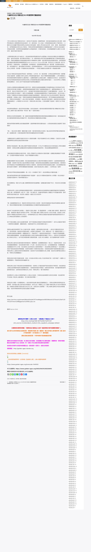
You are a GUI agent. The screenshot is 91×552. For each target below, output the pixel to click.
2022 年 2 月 (72, 283)
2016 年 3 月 (71, 415)
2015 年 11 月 (72, 423)
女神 (70, 147)
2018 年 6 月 (71, 365)
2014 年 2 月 (71, 462)
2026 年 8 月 (72, 182)
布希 (73, 150)
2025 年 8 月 (72, 204)
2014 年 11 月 (72, 445)
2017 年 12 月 (72, 376)
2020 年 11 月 (72, 311)
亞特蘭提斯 (79, 141)
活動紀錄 (71, 90)
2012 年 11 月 (72, 490)
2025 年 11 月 (72, 198)
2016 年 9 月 (71, 404)
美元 (74, 161)
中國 (72, 141)
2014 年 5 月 (71, 457)
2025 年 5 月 (71, 210)
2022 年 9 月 (72, 269)
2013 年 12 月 (72, 466)
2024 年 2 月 (72, 238)
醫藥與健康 (72, 99)
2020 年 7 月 (72, 318)
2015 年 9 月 (71, 427)
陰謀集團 (75, 168)
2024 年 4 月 (72, 234)
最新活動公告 (71, 59)
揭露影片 (71, 69)
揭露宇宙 (71, 112)
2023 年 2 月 (72, 260)
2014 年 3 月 (71, 460)
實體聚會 (70, 4)
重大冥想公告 (72, 64)
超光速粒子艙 (72, 118)
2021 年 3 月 (71, 303)
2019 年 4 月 (71, 346)
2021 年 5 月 (71, 299)
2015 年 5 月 (71, 434)
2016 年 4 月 (71, 414)
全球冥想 (73, 143)
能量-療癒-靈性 (73, 101)
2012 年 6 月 (71, 500)
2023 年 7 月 (72, 251)
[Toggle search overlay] (82, 6)
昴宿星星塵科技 (73, 120)
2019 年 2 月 (71, 350)
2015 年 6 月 (71, 432)
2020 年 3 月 (72, 326)
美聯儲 (79, 161)
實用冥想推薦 (72, 62)
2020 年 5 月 (72, 322)
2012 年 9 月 (71, 494)
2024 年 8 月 (72, 226)
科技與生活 (9, 13)
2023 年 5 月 (72, 255)
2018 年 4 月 (71, 369)
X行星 (70, 141)
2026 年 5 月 (72, 187)
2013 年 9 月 (71, 472)
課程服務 (70, 53)
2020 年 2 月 (72, 327)
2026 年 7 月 (72, 183)
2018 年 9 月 (71, 359)
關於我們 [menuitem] (21, 0)
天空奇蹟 (71, 109)
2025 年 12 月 (72, 197)
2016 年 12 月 (72, 399)
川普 (71, 150)
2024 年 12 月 (72, 219)
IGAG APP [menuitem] (15, 0)
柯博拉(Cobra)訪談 (74, 47)
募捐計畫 (72, 8)
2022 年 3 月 (72, 281)
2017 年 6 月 (71, 387)
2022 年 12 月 (72, 264)
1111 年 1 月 (71, 507)
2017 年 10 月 (72, 380)
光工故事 (71, 97)
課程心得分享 (72, 54)
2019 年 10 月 (72, 335)
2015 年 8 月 (71, 428)
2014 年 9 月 (71, 449)
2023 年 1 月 (71, 262)
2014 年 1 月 (71, 464)
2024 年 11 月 (72, 221)
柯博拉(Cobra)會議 (74, 49)
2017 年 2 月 (71, 395)
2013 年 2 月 (71, 485)
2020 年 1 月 (71, 329)
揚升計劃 (71, 114)
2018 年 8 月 (71, 361)
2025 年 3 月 (72, 213)
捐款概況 (70, 51)
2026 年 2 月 (72, 193)
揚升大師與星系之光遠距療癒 (76, 122)
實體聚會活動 (71, 76)
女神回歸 (71, 110)
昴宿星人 (72, 154)
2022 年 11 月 (72, 266)
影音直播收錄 (71, 66)
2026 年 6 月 (72, 185)
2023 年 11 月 (72, 243)
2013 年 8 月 (71, 473)
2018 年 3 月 (71, 371)
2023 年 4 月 (72, 256)
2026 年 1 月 (71, 195)
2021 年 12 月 (72, 286)
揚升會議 (73, 152)
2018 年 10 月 (72, 357)
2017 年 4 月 (71, 391)
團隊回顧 (71, 71)
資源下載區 (78, 8)
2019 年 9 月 (71, 337)
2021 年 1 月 (71, 307)
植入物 (77, 154)
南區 (72, 78)
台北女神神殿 (77, 4)
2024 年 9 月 (72, 225)
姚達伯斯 (78, 147)
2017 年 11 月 (72, 378)
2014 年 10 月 (72, 447)
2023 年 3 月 (72, 258)
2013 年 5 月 (71, 479)
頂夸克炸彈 (76, 171)
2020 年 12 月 (72, 309)
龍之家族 (70, 172)
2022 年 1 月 (71, 284)
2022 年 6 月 (72, 275)
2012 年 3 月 (71, 505)
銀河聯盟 (73, 166)
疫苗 (71, 157)
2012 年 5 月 (71, 501)
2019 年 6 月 (71, 342)
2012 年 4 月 (71, 503)
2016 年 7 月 (71, 408)
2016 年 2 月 (71, 417)
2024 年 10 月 (72, 223)
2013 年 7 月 (71, 475)
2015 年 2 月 (71, 440)
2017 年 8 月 (71, 384)
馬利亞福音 (62, 382)
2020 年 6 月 (72, 320)
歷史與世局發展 (19, 13)
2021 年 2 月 (71, 305)
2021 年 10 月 (72, 290)
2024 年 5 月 (72, 232)
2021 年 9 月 (71, 292)
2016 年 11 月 (72, 400)
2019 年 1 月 (71, 352)
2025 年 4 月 (72, 212)
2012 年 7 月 (71, 498)
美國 (76, 161)
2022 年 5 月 (72, 277)
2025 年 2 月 (72, 215)
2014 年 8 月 (71, 451)
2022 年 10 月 (72, 268)
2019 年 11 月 (72, 333)
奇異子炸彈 (74, 145)
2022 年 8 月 (72, 271)
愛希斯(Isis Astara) (74, 45)
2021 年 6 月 (71, 298)
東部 (72, 83)
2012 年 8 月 (71, 496)
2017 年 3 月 (71, 393)
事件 (74, 141)
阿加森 (78, 166)
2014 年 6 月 (71, 455)
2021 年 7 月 (71, 296)
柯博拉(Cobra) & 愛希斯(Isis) (31, 4)
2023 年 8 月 (72, 249)
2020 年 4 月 (72, 324)
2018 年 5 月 (71, 367)
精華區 (46, 4)
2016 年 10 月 (72, 402)
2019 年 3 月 (71, 348)
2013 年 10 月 (72, 470)
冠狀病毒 (77, 143)
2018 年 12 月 (72, 354)
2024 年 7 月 (72, 228)
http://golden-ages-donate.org (23, 348)
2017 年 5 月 (71, 389)
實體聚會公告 (72, 86)
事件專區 (22, 4)
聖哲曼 (72, 163)
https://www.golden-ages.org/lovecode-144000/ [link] (23, 364)
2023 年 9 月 (72, 247)
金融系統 (75, 163)
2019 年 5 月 (71, 344)
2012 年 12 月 (72, 488)
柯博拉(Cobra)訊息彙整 (75, 41)
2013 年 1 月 (71, 486)
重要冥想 (51, 4)
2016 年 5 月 (71, 412)
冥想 (80, 143)
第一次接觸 (77, 159)
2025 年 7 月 (71, 206)
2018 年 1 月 (71, 374)
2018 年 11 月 (72, 356)
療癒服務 (70, 117)
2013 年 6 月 (71, 477)
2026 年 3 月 (72, 191)
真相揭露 (75, 157)
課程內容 (71, 56)
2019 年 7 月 (71, 341)
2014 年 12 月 (72, 443)
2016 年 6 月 (71, 410)
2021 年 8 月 (71, 294)
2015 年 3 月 (71, 438)
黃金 (81, 171)
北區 (72, 80)
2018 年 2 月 (71, 372)
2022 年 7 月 (72, 273)
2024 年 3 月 (72, 236)
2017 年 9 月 (71, 382)
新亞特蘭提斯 (78, 152)
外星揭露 (71, 107)
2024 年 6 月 (72, 230)
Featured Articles (74, 127)
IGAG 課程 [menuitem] (9, 0)
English (70, 125)
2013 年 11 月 (72, 468)
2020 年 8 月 (72, 316)
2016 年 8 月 (71, 406)
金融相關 (71, 105)
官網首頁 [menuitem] (2, 0)
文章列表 (41, 4)
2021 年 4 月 (71, 301)
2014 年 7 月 (71, 453)
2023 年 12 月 (72, 241)
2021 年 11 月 (72, 288)
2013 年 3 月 (71, 483)
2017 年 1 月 (71, 397)
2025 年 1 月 (71, 217)
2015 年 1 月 (71, 442)
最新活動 (17, 4)
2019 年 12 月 (72, 331)
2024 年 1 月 (71, 240)
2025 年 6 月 (72, 208)
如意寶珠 (73, 147)
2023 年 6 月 (72, 253)
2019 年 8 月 (71, 339)
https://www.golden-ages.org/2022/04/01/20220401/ (34, 368)
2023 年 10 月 (72, 245)
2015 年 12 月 (72, 421)
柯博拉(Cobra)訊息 (74, 43)
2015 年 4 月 (71, 436)
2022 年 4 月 (72, 279)
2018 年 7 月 (71, 363)
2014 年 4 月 (71, 458)
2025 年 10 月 (72, 200)
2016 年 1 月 (71, 419)
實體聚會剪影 (72, 77)
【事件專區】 (71, 74)
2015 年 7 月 (71, 430)
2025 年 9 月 (72, 202)
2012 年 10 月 (72, 492)
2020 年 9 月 (72, 314)
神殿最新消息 (72, 92)
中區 (72, 82)
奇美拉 (79, 145)
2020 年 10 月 (72, 313)
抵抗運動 (77, 150)
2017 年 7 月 (71, 385)
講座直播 (71, 67)
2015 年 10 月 (72, 425)
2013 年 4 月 (71, 481)
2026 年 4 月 (72, 189)
